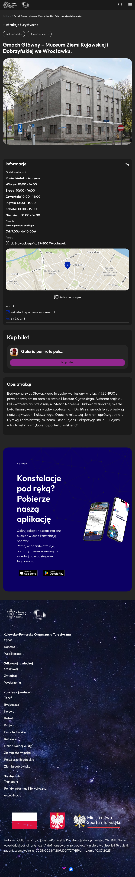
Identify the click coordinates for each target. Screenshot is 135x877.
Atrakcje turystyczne (21, 25)
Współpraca (12, 654)
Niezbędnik (12, 776)
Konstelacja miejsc (17, 692)
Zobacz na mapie (70, 297)
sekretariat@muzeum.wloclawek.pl (33, 312)
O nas (8, 640)
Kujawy (9, 711)
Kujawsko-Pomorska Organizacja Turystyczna (37, 634)
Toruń (8, 698)
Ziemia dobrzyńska (17, 766)
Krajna (9, 725)
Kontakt (9, 647)
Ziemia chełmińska (17, 753)
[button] (67, 265)
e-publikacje (12, 795)
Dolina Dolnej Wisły (18, 746)
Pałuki (8, 718)
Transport (11, 782)
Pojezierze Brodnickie (19, 760)
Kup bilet (67, 362)
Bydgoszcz (11, 705)
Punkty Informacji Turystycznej (25, 788)
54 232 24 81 (19, 318)
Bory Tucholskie (15, 732)
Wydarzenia (12, 682)
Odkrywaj (11, 669)
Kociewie (10, 739)
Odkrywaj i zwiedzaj (18, 663)
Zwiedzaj (10, 676)
